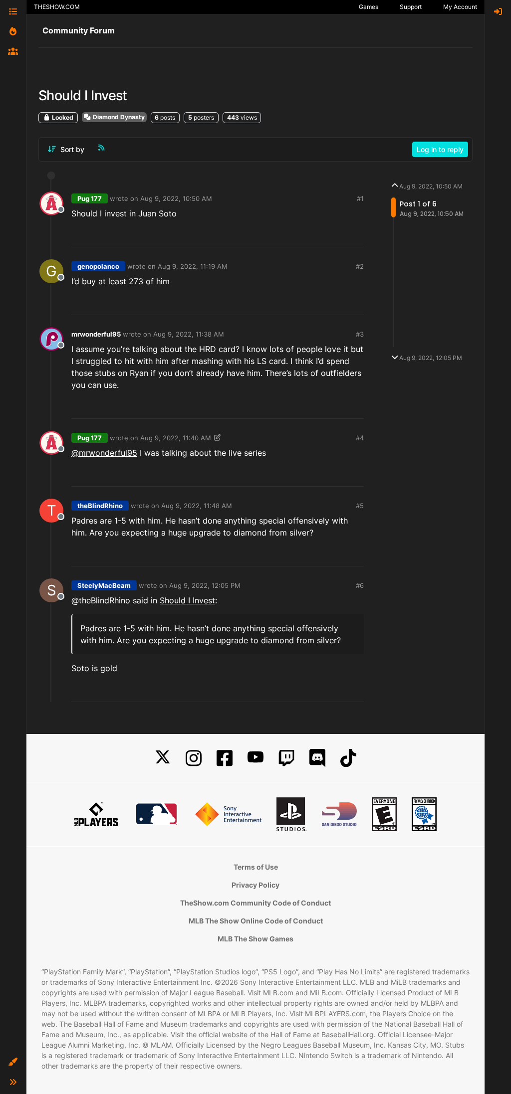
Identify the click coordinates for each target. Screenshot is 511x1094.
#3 (360, 334)
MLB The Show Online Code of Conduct (256, 920)
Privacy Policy (255, 885)
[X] (163, 758)
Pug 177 (89, 198)
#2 (360, 266)
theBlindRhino (100, 506)
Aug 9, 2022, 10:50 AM (176, 198)
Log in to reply (440, 149)
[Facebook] (225, 758)
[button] (13, 1062)
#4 (360, 438)
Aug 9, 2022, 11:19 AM (193, 266)
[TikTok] (348, 758)
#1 (360, 198)
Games (368, 6)
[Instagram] (194, 758)
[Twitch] (286, 758)
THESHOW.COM (57, 6)
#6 (360, 585)
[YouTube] (255, 758)
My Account (460, 6)
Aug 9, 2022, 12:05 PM (205, 585)
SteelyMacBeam (104, 585)
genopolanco (98, 266)
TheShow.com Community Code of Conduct (255, 903)
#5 (360, 506)
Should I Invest (187, 600)
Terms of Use (256, 867)
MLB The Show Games (255, 938)
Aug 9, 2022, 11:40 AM (175, 438)
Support (411, 6)
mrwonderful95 (96, 334)
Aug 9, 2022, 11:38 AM (188, 334)
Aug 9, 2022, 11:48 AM (196, 506)
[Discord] (317, 758)
